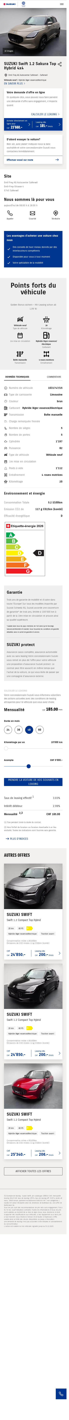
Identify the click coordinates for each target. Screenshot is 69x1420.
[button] (33, 32)
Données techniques (17, 376)
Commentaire (54, 376)
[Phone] (61, 1394)
